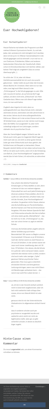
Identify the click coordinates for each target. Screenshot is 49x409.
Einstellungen (40, 386)
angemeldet (16, 349)
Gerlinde (6, 179)
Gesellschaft (23, 164)
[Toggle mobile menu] (44, 7)
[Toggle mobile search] (40, 7)
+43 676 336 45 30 (17, 2)
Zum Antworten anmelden (35, 179)
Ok (24, 405)
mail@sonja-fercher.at (31, 2)
